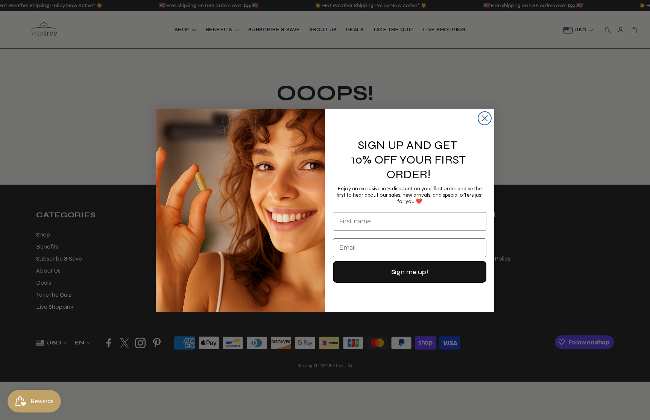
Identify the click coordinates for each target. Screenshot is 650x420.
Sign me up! (409, 272)
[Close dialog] (484, 118)
